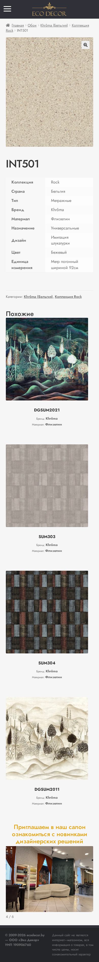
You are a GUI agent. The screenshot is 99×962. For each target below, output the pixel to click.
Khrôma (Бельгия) (54, 25)
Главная (18, 25)
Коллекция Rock (68, 296)
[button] (85, 45)
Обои (32, 25)
